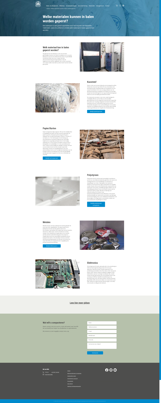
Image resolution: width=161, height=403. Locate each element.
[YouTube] (115, 370)
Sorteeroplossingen (71, 6)
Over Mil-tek (70, 383)
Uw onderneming (82, 6)
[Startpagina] (38, 4)
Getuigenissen (100, 6)
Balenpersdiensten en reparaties (74, 373)
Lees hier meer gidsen (80, 303)
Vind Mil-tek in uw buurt (72, 378)
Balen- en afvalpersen (52, 6)
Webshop (62, 6)
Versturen (95, 353)
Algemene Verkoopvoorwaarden (74, 386)
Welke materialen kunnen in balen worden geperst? (63, 8)
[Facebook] (106, 370)
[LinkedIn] (111, 370)
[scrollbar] (160, 201)
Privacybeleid (70, 381)
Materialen (92, 6)
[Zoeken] (120, 5)
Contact (107, 6)
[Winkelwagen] (117, 5)
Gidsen (48, 8)
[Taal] (123, 5)
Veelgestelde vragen (71, 376)
